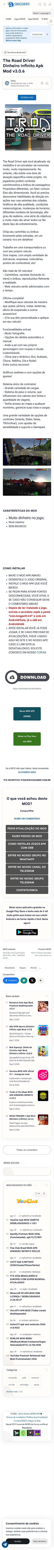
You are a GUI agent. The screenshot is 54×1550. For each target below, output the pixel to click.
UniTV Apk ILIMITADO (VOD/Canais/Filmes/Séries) (25, 1263)
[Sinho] (13, 81)
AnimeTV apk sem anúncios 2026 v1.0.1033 (27, 1326)
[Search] (40, 4)
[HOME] (8, 19)
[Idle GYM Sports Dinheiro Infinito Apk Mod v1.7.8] (43, 1030)
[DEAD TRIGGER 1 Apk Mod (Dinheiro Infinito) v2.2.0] (43, 1119)
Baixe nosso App (13, 40)
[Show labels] (15, 1391)
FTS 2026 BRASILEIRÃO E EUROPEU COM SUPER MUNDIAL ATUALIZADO (27, 1279)
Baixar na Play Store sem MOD (27, 739)
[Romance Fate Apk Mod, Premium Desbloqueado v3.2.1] (43, 1006)
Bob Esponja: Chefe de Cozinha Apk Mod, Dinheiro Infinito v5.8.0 (20, 1050)
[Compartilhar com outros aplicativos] (40, 980)
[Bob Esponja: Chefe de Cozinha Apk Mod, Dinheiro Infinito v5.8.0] (43, 1051)
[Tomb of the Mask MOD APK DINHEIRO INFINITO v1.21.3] (43, 1096)
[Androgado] (23, 1433)
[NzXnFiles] (37, 1433)
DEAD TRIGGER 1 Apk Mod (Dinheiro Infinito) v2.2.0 (22, 1117)
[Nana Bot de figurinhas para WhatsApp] (30, 1433)
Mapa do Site (34, 1421)
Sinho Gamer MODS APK (29, 1414)
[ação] (25, 1289)
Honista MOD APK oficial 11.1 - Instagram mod (21, 1073)
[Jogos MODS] (19, 19)
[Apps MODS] (33, 19)
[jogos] (32, 1243)
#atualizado (10, 968)
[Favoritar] (42, 83)
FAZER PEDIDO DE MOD (27, 836)
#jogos (23, 968)
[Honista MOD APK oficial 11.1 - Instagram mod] (43, 1075)
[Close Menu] (47, 34)
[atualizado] (36, 1215)
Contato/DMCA (20, 1421)
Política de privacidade (37, 1417)
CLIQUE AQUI (37, 34)
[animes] (25, 1320)
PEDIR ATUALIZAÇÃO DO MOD (27, 828)
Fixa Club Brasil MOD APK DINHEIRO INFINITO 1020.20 (25, 1250)
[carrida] (25, 1243)
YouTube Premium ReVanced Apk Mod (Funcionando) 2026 (27, 1357)
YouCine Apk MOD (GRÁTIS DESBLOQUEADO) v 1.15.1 (24, 1221)
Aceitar (17, 1541)
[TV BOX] (44, 19)
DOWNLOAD (27, 97)
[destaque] (36, 1271)
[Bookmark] (45, 4)
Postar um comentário (27, 1150)
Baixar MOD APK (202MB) (27, 713)
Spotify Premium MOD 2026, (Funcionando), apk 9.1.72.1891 (25, 1236)
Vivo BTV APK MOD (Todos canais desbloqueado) (28, 1312)
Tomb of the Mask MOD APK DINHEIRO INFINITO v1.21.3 (21, 1095)
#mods (34, 968)
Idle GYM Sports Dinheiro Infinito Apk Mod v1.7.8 (21, 1028)
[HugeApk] (16, 1433)
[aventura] (36, 1334)
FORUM (41, 652)
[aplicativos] (27, 1215)
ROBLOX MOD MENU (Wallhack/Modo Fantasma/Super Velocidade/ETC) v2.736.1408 (28, 1341)
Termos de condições (15, 1417)
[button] (50, 4)
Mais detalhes (39, 1541)
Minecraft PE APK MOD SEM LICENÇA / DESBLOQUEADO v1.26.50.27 (25, 1296)
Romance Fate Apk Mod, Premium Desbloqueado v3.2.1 (21, 1005)
